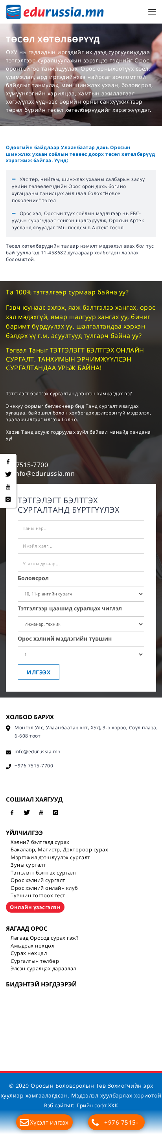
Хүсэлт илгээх (49, 1122)
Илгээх (38, 672)
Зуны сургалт (28, 864)
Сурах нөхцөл (29, 953)
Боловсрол (33, 578)
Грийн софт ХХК (97, 1105)
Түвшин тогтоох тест (38, 895)
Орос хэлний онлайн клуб (44, 887)
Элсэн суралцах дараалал (43, 968)
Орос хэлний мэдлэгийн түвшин (65, 638)
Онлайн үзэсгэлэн (35, 907)
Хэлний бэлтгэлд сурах (40, 841)
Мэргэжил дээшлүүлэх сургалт (50, 857)
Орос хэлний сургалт (38, 880)
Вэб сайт (55, 1105)
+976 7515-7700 (121, 1124)
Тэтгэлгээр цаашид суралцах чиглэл (70, 608)
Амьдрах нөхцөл (32, 945)
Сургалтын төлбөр (35, 960)
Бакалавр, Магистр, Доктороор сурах (59, 849)
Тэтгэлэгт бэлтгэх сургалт (44, 872)
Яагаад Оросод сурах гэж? (45, 937)
